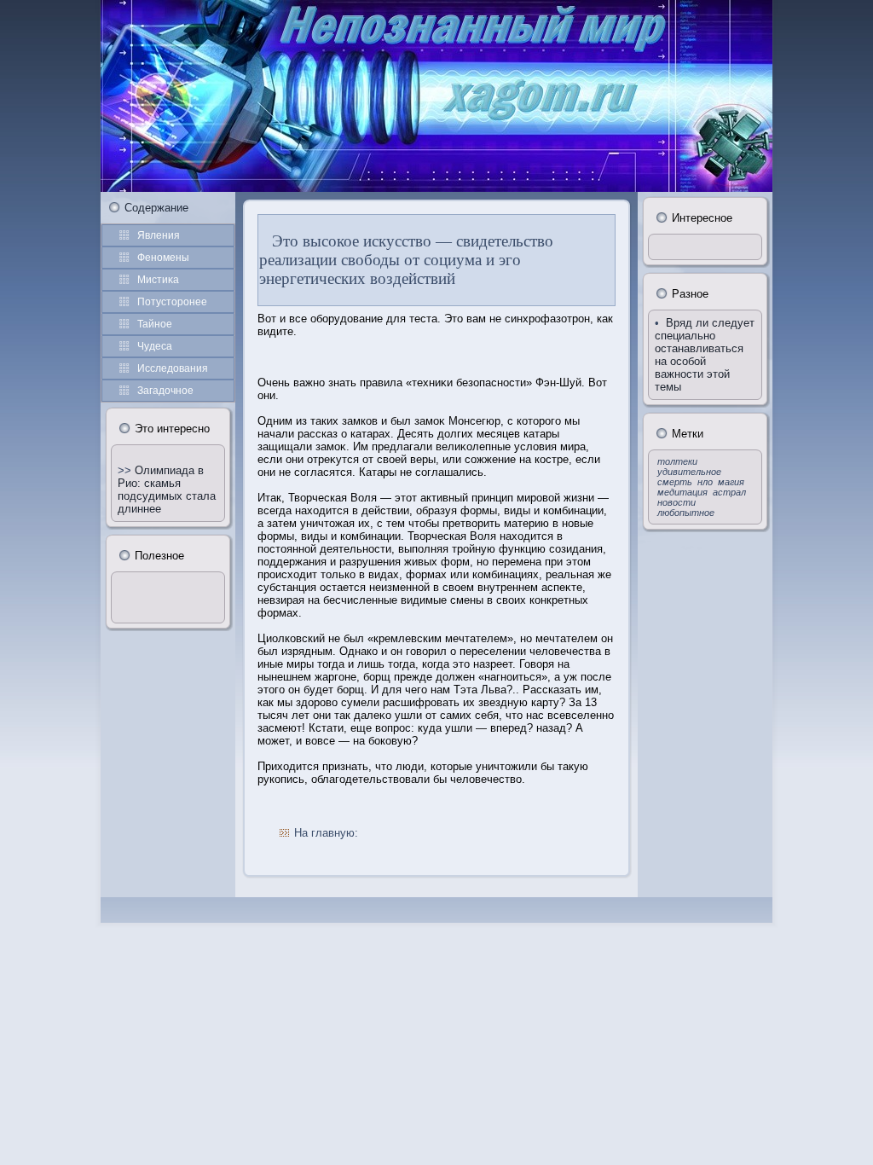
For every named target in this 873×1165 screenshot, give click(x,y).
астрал (729, 492)
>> (126, 470)
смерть (674, 482)
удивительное (689, 472)
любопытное (685, 512)
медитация (682, 492)
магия (731, 482)
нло (705, 482)
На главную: (326, 832)
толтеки (677, 461)
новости (676, 502)
